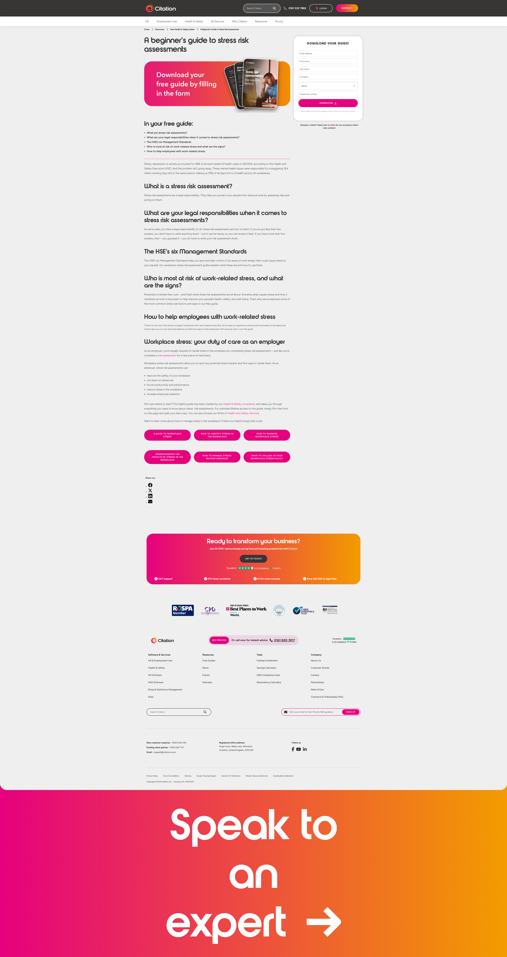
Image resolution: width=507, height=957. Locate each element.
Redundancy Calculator (269, 682)
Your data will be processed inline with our (328, 111)
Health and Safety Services (243, 413)
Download (326, 103)
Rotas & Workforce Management (165, 689)
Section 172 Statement (230, 776)
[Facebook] (150, 486)
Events (206, 675)
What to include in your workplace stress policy (267, 457)
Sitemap (187, 776)
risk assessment (167, 355)
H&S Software (155, 682)
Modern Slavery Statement (257, 776)
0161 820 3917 (284, 640)
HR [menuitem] (147, 21)
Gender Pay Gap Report (206, 776)
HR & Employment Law (160, 660)
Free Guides (208, 660)
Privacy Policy (152, 776)
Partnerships (317, 682)
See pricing (219, 640)
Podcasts (207, 682)
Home (146, 29)
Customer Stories (320, 668)
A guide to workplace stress (167, 435)
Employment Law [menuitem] (167, 21)
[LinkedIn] (150, 497)
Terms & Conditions (171, 776)
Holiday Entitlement (267, 660)
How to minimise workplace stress (266, 435)
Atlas (332, 125)
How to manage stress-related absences (217, 457)
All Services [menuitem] (217, 21)
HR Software (155, 675)
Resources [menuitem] (261, 21)
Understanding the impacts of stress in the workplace (167, 457)
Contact (347, 8)
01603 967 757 (165, 747)
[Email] (150, 502)
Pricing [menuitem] (279, 21)
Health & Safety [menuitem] (194, 21)
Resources (159, 29)
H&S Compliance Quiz (268, 675)
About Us (316, 660)
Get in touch (253, 558)
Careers (315, 675)
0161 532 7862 (297, 8)
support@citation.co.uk (161, 752)
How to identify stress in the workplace (217, 435)
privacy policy (348, 111)
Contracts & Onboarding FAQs (327, 697)
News (205, 668)
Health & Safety (156, 668)
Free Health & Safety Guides (182, 29)
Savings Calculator (266, 668)
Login (323, 8)
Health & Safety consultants (239, 404)
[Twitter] (150, 492)
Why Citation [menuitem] (239, 21)
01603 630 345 (166, 742)
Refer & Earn (317, 689)
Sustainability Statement (283, 776)
